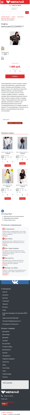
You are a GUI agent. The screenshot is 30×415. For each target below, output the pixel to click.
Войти (4, 412)
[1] (12, 63)
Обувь (4, 365)
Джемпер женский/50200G (23, 185)
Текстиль (5, 377)
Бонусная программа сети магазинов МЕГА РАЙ (14, 314)
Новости (4, 292)
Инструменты (6, 356)
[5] (17, 63)
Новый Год (5, 362)
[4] (16, 63)
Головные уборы (7, 346)
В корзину (7, 165)
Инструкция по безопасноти (10, 324)
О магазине (5, 301)
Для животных (6, 350)
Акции (4, 310)
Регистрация (9, 412)
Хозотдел (5, 340)
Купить (15, 76)
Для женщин (6, 334)
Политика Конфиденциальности (11, 321)
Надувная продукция (8, 359)
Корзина (5, 414)
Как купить (5, 295)
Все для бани (6, 343)
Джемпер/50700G (7, 185)
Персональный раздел (7, 402)
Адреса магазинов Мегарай (10, 318)
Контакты (5, 307)
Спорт (4, 371)
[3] (15, 63)
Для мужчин (5, 331)
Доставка (5, 298)
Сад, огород (5, 368)
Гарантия (5, 304)
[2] (13, 63)
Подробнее (5, 235)
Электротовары (6, 374)
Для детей (5, 337)
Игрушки (4, 353)
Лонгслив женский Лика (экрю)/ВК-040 (11, 152)
